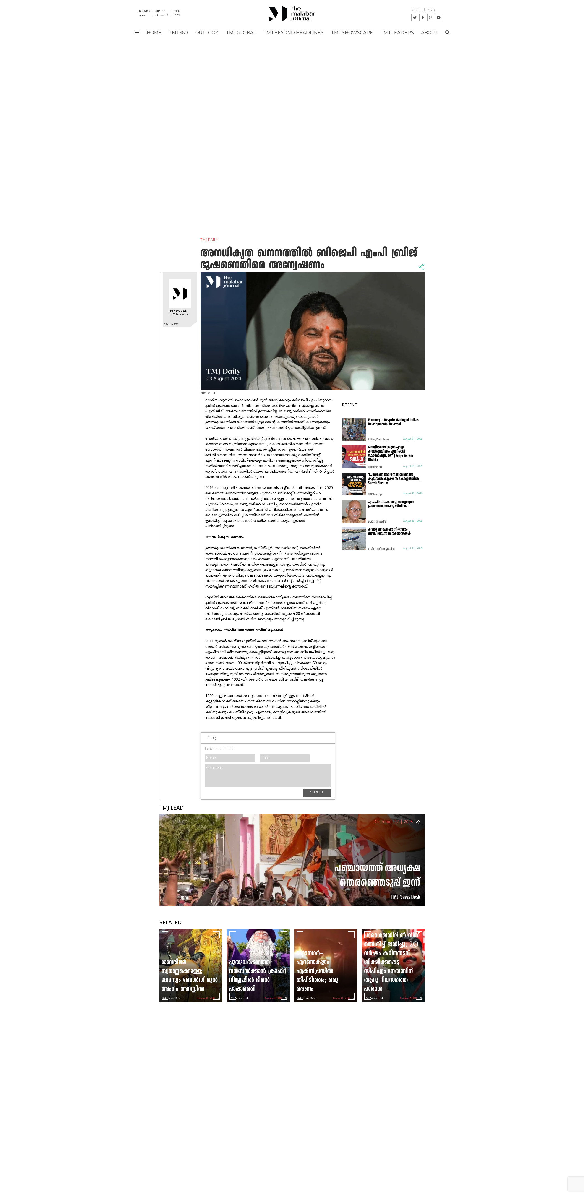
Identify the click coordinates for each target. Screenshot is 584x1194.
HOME (154, 32)
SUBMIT (316, 792)
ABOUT (429, 32)
